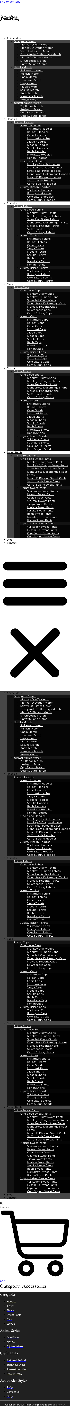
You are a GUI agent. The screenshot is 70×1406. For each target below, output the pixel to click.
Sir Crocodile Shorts (39, 394)
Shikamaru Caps (37, 319)
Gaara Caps (34, 326)
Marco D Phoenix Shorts (42, 390)
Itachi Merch (28, 93)
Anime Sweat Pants (26, 455)
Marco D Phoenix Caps (42, 306)
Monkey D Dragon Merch (36, 47)
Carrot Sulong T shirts (41, 232)
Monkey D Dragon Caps (42, 297)
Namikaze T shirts (38, 261)
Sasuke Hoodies (37, 148)
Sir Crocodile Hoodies (41, 180)
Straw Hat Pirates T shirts (43, 219)
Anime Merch (15, 38)
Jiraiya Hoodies (36, 141)
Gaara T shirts (35, 245)
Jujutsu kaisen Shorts (33, 436)
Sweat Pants (14, 452)
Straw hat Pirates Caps (41, 300)
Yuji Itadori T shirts (38, 271)
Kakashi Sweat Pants (40, 494)
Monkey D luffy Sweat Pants (45, 462)
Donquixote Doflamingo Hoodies (48, 174)
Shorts (11, 368)
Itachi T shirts (35, 258)
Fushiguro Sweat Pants (42, 530)
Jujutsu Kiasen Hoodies (35, 187)
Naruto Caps (28, 316)
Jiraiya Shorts (35, 416)
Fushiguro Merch (31, 109)
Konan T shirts (36, 264)
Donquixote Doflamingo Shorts (47, 387)
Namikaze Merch (31, 96)
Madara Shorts (36, 420)
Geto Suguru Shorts (39, 449)
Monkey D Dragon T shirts (43, 216)
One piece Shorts (31, 374)
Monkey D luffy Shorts (41, 377)
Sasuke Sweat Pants (40, 510)
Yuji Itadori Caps (37, 355)
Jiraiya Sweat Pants (39, 504)
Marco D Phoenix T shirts (43, 225)
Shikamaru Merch (31, 70)
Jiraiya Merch (28, 83)
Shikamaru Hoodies (39, 128)
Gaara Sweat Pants (39, 497)
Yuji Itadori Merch (31, 106)
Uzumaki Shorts (37, 413)
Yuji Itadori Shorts (38, 439)
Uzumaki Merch (30, 80)
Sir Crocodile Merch (33, 60)
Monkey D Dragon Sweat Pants (47, 465)
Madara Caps (35, 335)
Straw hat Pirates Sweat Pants (46, 468)
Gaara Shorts (35, 410)
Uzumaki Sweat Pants (41, 500)
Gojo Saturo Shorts (39, 445)
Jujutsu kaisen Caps (33, 352)
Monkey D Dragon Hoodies (44, 167)
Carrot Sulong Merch (33, 64)
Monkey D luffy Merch (34, 44)
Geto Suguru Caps (39, 365)
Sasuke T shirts (36, 255)
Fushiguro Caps (37, 358)
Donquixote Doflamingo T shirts (47, 222)
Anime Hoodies (23, 122)
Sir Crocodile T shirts (40, 229)
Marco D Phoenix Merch (36, 57)
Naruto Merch (23, 67)
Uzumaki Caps (36, 329)
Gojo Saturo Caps (38, 361)
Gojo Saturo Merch (32, 112)
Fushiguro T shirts (38, 274)
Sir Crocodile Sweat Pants (43, 481)
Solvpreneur (58, 1404)
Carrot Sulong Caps (39, 313)
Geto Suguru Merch (33, 115)
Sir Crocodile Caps (38, 310)
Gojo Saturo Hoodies (40, 196)
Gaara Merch (28, 77)
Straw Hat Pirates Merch (35, 51)
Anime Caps (21, 287)
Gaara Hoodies (36, 135)
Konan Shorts (36, 432)
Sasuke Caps (35, 339)
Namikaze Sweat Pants (42, 517)
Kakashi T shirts (37, 242)
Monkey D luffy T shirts (41, 212)
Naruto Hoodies (30, 125)
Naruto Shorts (29, 400)
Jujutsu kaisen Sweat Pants (37, 523)
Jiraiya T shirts (35, 248)
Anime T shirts (23, 206)
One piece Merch (25, 41)
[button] (35, 618)
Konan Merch (29, 99)
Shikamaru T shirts (38, 238)
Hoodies (12, 119)
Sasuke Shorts (36, 423)
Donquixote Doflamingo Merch (40, 54)
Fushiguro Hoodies (39, 193)
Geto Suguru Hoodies (41, 199)
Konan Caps (35, 348)
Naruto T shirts (29, 235)
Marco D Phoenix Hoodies (44, 177)
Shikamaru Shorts (38, 403)
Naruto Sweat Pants (33, 488)
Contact (11, 543)
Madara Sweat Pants (40, 507)
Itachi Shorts (35, 426)
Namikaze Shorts (38, 429)
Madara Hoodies (37, 144)
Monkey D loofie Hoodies (43, 164)
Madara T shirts (36, 251)
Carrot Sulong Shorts (40, 397)
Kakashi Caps (35, 322)
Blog (9, 539)
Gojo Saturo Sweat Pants (43, 533)
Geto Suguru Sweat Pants (43, 536)
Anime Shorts (22, 371)
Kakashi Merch (29, 73)
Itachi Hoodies (36, 151)
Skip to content (10, 1)
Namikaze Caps (37, 345)
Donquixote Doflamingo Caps (46, 303)
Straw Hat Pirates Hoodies (43, 170)
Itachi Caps (34, 342)
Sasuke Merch (29, 89)
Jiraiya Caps (34, 332)
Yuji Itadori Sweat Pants (42, 526)
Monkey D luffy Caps (40, 293)
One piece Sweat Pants (35, 458)
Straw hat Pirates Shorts (42, 384)
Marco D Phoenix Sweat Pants (46, 478)
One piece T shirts (31, 209)
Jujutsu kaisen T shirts (34, 267)
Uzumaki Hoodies (38, 138)
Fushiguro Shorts (38, 442)
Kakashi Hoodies (37, 132)
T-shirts (12, 203)
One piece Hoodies (32, 161)
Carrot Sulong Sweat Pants (44, 484)
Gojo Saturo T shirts (39, 277)
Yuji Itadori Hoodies (39, 190)
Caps (10, 284)
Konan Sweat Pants (39, 520)
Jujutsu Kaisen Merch (27, 102)
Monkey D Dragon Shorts (43, 381)
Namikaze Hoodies (39, 154)
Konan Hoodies (37, 157)
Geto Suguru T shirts (40, 280)
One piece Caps (30, 290)
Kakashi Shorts (36, 407)
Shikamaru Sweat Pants (42, 491)
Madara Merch (29, 86)
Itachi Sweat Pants (39, 513)
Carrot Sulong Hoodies (41, 183)
